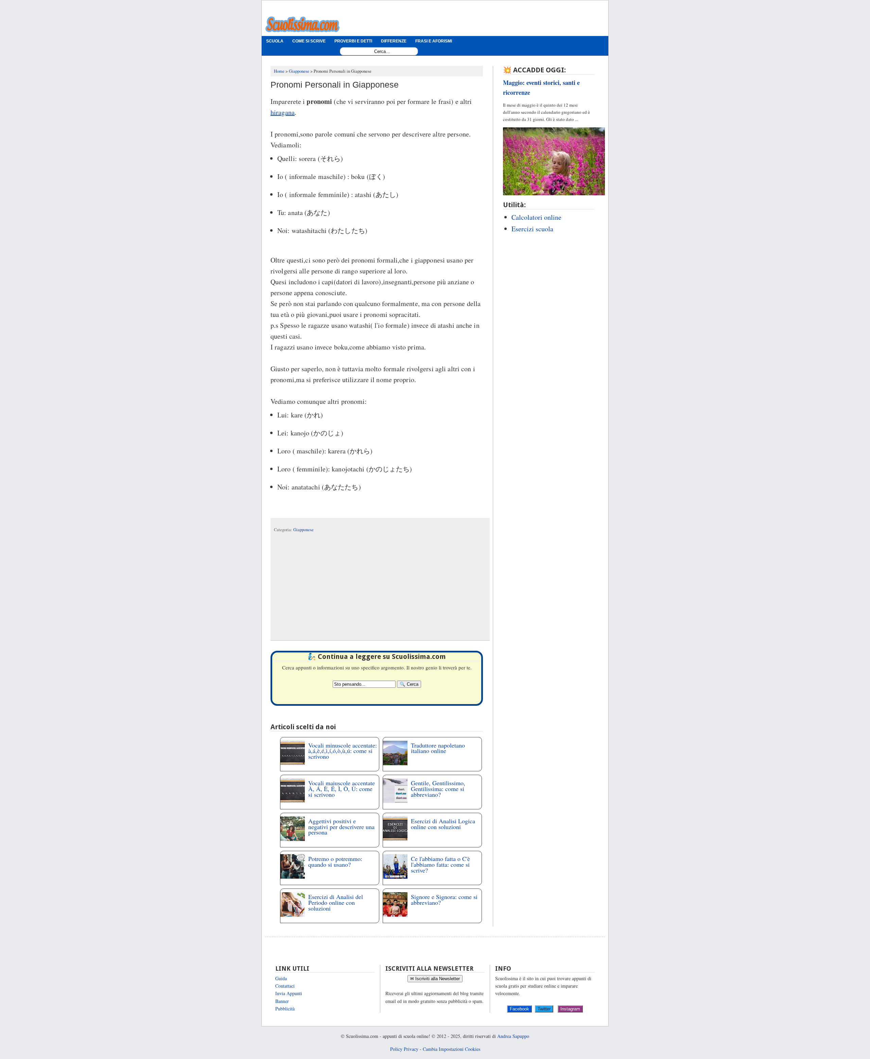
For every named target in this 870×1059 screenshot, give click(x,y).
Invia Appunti (288, 993)
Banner (282, 1001)
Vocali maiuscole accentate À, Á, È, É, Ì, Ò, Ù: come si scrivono (341, 788)
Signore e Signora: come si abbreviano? (444, 900)
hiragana (283, 112)
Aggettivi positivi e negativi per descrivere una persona (341, 827)
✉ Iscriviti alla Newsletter (435, 978)
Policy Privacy (404, 1049)
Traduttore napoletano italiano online (438, 748)
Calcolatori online (536, 217)
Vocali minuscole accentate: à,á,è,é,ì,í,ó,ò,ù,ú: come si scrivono (342, 751)
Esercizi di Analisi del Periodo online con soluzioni (335, 902)
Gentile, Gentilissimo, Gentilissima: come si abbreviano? (438, 788)
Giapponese (303, 530)
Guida (281, 978)
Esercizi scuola (532, 228)
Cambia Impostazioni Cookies (451, 1049)
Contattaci (285, 986)
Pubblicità (285, 1008)
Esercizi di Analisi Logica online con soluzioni (443, 824)
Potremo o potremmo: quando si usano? (335, 861)
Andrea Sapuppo (513, 1036)
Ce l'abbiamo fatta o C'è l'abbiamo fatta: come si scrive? (440, 864)
